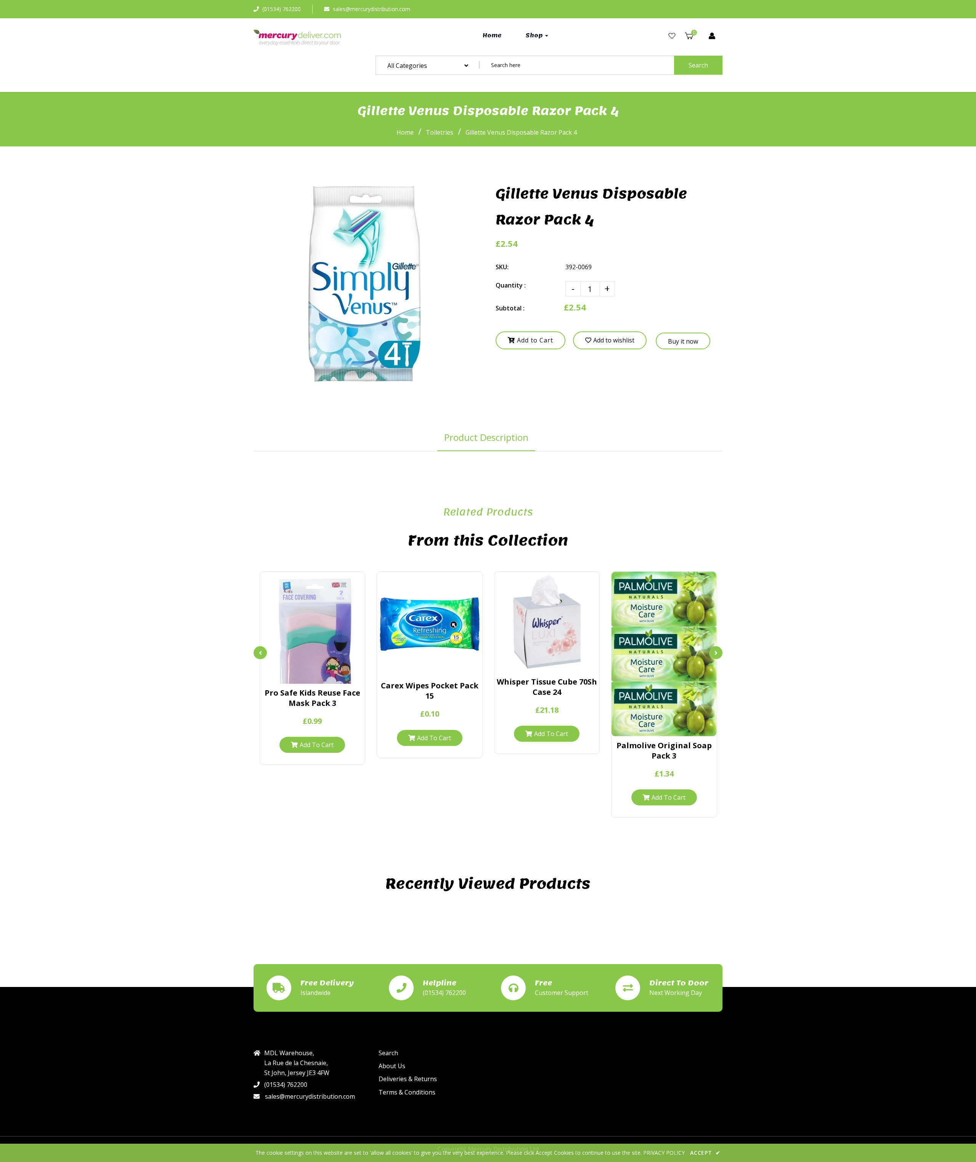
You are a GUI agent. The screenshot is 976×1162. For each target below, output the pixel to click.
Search (698, 65)
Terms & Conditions (407, 1092)
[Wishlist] (672, 36)
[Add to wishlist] (327, 675)
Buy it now (683, 341)
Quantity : (511, 285)
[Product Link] (312, 675)
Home (405, 132)
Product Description (486, 437)
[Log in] (712, 36)
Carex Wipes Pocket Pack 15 (429, 690)
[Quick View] (297, 675)
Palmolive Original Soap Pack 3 (664, 750)
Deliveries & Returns (408, 1079)
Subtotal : (510, 308)
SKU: (502, 267)
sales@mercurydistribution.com (371, 9)
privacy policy (664, 1152)
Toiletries (439, 132)
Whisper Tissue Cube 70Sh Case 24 (547, 687)
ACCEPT (705, 1152)
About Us (392, 1066)
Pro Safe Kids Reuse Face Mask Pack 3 (312, 698)
